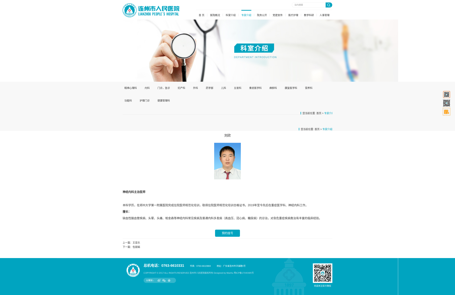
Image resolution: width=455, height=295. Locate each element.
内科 (147, 87)
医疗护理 (293, 15)
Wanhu (229, 273)
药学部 (209, 87)
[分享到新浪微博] (158, 280)
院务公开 (262, 15)
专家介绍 (246, 15)
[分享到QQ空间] (168, 280)
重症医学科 (255, 87)
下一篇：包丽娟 (131, 246)
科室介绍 (231, 15)
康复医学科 (291, 87)
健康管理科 (163, 100)
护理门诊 (145, 100)
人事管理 (325, 15)
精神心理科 (130, 87)
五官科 (237, 87)
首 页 (201, 15)
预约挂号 (227, 233)
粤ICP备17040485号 (244, 273)
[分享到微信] (164, 280)
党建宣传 (278, 15)
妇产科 (181, 87)
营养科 (308, 87)
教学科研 (309, 15)
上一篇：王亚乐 (131, 242)
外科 (195, 87)
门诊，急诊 (163, 87)
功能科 (128, 100)
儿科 (223, 87)
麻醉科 (273, 87)
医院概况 (215, 15)
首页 (318, 113)
